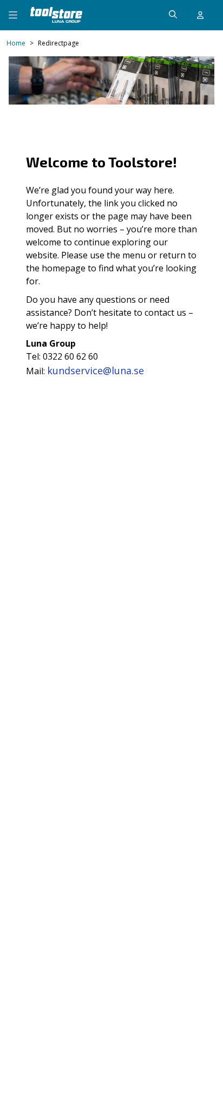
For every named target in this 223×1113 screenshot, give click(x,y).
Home (15, 43)
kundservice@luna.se (95, 370)
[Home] (56, 15)
